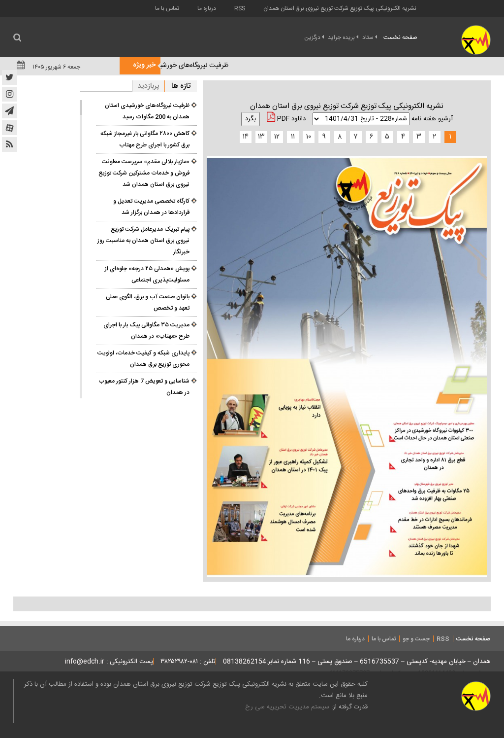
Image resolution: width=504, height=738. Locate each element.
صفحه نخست (400, 37)
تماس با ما (167, 8)
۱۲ (277, 137)
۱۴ (246, 137)
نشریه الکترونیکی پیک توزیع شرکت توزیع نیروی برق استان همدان (339, 8)
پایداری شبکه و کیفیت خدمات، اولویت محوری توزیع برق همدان (143, 358)
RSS (239, 8)
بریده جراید (341, 37)
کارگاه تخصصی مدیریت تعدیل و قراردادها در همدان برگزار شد (151, 206)
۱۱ (293, 137)
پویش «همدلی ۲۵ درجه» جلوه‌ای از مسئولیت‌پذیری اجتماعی (147, 274)
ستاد (368, 37)
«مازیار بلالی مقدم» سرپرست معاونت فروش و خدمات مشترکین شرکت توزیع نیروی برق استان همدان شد (143, 173)
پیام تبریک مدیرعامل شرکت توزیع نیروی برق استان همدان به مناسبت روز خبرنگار (143, 240)
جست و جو (416, 639)
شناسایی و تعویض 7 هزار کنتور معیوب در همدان (143, 386)
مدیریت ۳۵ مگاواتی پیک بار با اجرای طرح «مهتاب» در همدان (146, 330)
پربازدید (148, 86)
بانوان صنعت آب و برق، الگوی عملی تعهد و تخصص (147, 302)
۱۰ (308, 137)
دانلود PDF (290, 118)
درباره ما (206, 8)
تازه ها (180, 86)
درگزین (312, 37)
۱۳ (261, 137)
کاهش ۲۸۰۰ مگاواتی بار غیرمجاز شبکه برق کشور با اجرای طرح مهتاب (144, 139)
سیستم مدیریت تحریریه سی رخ (287, 707)
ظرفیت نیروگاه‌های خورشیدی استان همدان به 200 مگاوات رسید (147, 111)
